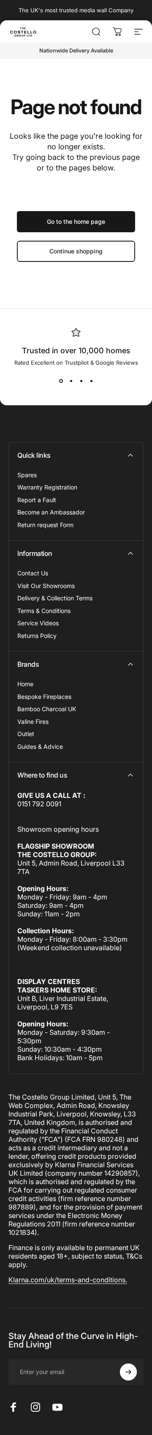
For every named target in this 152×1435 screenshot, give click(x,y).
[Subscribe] (128, 1372)
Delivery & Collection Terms (54, 598)
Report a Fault (36, 499)
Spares (27, 474)
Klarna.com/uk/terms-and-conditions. (67, 1280)
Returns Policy (37, 635)
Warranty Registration (47, 487)
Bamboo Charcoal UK (46, 708)
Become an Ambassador (51, 512)
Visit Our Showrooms (46, 585)
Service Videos (38, 623)
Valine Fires (33, 721)
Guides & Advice (40, 746)
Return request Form (45, 524)
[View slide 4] (91, 381)
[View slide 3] (81, 381)
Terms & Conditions (44, 610)
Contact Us (32, 573)
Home (25, 683)
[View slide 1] (61, 381)
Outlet (25, 733)
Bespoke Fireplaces (44, 696)
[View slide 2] (71, 381)
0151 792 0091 (39, 804)
